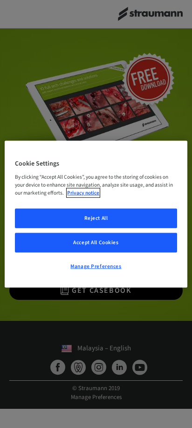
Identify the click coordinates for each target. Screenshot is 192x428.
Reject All (96, 218)
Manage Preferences (95, 266)
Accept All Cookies (95, 243)
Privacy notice (83, 193)
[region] (96, 214)
